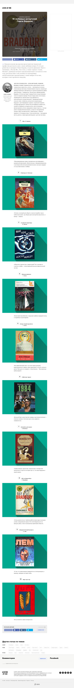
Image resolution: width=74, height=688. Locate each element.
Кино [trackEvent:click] (15, 652)
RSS (71, 673)
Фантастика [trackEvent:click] (27, 652)
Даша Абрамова (16, 51)
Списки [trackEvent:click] (17, 645)
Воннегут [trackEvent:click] (66, 647)
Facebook (60, 673)
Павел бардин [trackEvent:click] (11, 647)
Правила (28, 680)
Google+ (68, 673)
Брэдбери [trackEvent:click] (25, 650)
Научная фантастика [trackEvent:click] (35, 652)
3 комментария (41, 630)
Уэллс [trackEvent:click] (41, 647)
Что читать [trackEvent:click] (27, 645)
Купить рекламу (61, 51)
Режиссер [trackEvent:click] (10, 652)
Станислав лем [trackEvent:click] (35, 650)
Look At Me (6, 8)
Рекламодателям (14, 680)
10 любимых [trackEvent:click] (11, 645)
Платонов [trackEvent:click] (23, 647)
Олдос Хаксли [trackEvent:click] (34, 647)
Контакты (8, 680)
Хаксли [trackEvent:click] (28, 647)
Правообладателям (22, 680)
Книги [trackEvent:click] (21, 645)
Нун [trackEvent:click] (41, 650)
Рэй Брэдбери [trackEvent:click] (18, 650)
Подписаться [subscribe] (43, 658)
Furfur (37, 684)
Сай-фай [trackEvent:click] (43, 652)
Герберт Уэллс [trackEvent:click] (46, 647)
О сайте (3, 680)
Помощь (32, 680)
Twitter (65, 673)
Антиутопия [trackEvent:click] (21, 652)
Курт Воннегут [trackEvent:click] (11, 650)
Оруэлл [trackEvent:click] (61, 647)
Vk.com (63, 673)
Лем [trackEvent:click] (30, 650)
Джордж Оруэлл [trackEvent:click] (54, 647)
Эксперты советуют (24, 17)
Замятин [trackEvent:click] (17, 647)
